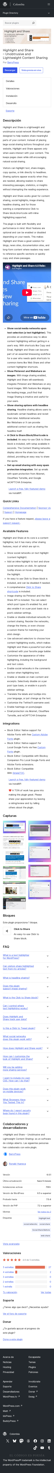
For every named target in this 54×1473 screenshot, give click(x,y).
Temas (32, 1362)
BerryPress (13, 62)
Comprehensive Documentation (19, 507)
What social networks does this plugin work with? (17, 1037)
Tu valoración (10, 1292)
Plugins (32, 1367)
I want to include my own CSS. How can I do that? (16, 1079)
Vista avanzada (11, 1243)
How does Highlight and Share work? (22, 1048)
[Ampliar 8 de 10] (47, 846)
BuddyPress (11, 1421)
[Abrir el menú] (49, 4)
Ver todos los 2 (44, 1212)
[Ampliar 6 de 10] (22, 900)
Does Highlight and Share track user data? (15, 1018)
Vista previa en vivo (31, 70)
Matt (7, 1411)
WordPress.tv (11, 1396)
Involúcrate (34, 1381)
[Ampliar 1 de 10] (22, 824)
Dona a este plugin (13, 1339)
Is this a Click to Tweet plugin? (19, 1028)
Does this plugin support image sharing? (15, 987)
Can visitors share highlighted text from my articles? (18, 967)
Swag (33, 1396)
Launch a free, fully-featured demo (27, 488)
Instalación (11, 95)
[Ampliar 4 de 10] (22, 869)
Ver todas (46, 1292)
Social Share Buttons (41, 1230)
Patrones (33, 1372)
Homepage (20, 512)
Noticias (7, 1362)
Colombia (15, 1434)
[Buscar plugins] (33, 23)
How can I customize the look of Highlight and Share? (18, 1057)
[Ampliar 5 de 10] (22, 885)
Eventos (33, 1386)
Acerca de (8, 1357)
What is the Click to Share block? (20, 997)
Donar (33, 1391)
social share (45, 1224)
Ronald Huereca (17, 1163)
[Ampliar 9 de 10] (47, 868)
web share (45, 1236)
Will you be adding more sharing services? (15, 1068)
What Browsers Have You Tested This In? (14, 1101)
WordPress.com (12, 1405)
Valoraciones (12, 88)
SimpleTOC (18, 773)
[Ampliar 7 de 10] (47, 824)
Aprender (7, 1381)
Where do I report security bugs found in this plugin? (17, 1112)
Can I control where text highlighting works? (15, 1007)
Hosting (7, 1367)
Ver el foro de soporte (14, 1313)
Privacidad (8, 1372)
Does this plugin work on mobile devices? (14, 1090)
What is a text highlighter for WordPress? (16, 956)
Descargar (10, 70)
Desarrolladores (11, 1391)
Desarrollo (11, 103)
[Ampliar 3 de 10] (22, 854)
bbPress (9, 1416)
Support (8, 512)
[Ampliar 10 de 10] (47, 883)
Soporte (10, 110)
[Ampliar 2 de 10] (22, 839)
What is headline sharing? (16, 977)
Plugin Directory (10, 13)
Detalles (10, 81)
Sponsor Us (44, 507)
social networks (30, 1224)
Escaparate (34, 1357)
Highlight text (44, 1218)
